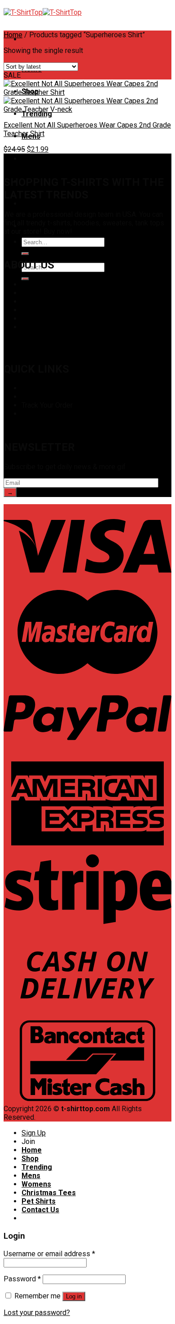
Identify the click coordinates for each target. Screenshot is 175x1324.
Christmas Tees (49, 1192)
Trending (37, 114)
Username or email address (49, 1253)
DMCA (32, 293)
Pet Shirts (39, 203)
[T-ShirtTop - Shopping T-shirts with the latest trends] (43, 12)
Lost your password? (37, 1312)
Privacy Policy (44, 301)
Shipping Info (42, 413)
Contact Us (39, 327)
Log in (74, 1296)
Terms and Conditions (56, 318)
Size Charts (40, 396)
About (31, 284)
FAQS (30, 310)
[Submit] (25, 253)
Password (22, 1279)
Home (13, 35)
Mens (31, 1175)
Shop (30, 388)
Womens (36, 158)
